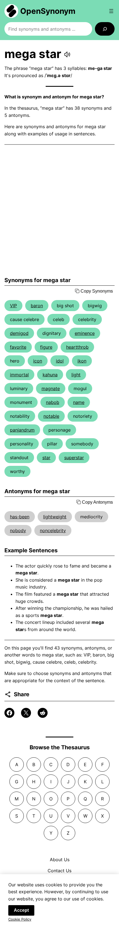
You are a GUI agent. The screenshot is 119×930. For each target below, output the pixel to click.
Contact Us (59, 870)
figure (46, 347)
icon (37, 361)
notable (51, 416)
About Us (59, 859)
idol (60, 361)
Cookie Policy (19, 919)
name (78, 402)
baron (37, 305)
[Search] (105, 29)
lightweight (54, 516)
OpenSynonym (48, 11)
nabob (52, 402)
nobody (18, 530)
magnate (51, 388)
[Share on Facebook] (9, 713)
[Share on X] (26, 713)
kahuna (50, 374)
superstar (74, 457)
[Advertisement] (59, 210)
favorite (18, 347)
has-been (19, 516)
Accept (21, 910)
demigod (19, 333)
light (76, 374)
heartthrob (77, 347)
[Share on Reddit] (43, 713)
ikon (81, 361)
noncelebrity (53, 530)
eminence (85, 333)
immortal (19, 374)
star (46, 457)
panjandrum (22, 430)
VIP (13, 305)
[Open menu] (111, 11)
